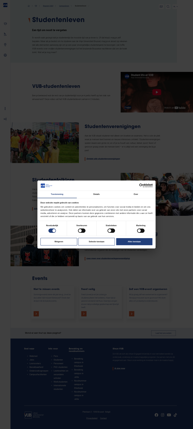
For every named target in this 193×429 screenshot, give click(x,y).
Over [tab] (136, 194)
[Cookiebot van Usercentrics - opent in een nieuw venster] (141, 186)
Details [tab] (96, 194)
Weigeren (58, 241)
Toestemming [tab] (57, 194)
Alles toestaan (134, 241)
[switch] (81, 231)
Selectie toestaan (96, 241)
